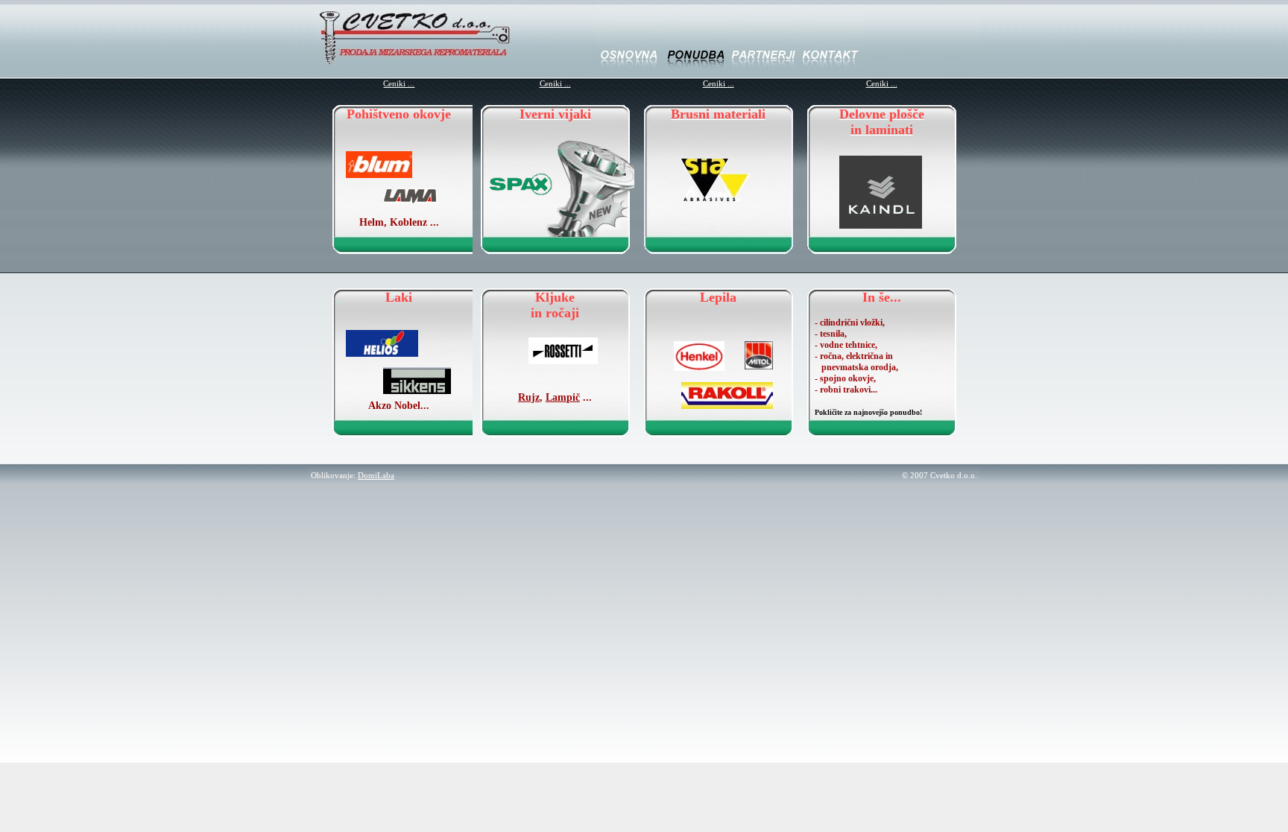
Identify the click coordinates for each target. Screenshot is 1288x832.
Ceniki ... (398, 83)
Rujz (529, 397)
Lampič (563, 397)
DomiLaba (376, 475)
